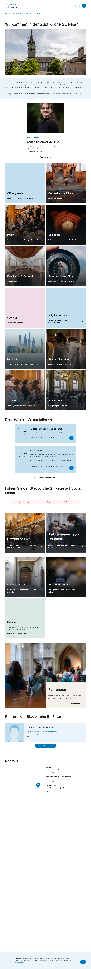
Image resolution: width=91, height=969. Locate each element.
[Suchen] (77, 6)
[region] (25, 777)
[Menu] (84, 6)
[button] (71, 438)
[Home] (6, 13)
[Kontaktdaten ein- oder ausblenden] (80, 736)
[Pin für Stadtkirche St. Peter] (38, 785)
